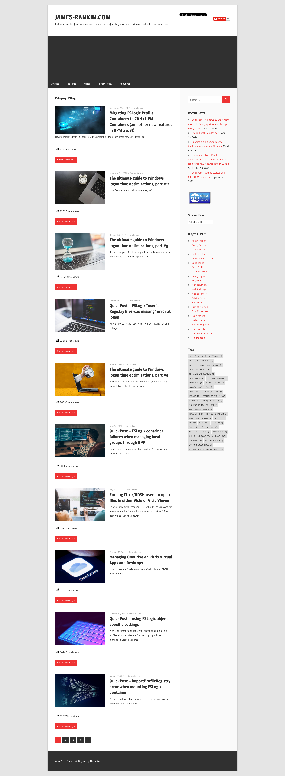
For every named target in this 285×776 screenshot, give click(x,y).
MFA (222, 396)
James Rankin (137, 108)
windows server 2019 (200, 449)
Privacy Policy (105, 83)
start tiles (211, 427)
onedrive (211, 405)
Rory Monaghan (200, 311)
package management (200, 409)
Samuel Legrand (200, 324)
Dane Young (198, 262)
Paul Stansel (198, 302)
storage (194, 431)
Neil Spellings (199, 289)
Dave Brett (197, 267)
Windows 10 (219, 436)
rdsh (193, 423)
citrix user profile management (205, 365)
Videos (86, 83)
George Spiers (199, 276)
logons (194, 396)
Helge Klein (197, 280)
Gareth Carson (199, 271)
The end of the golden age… (206, 132)
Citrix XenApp (197, 378)
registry (204, 423)
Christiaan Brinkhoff (202, 258)
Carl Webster (198, 253)
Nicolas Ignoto (199, 293)
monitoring (196, 405)
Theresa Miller (199, 328)
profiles (219, 418)
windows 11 (195, 440)
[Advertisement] (142, 56)
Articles (55, 83)
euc (208, 383)
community (195, 383)
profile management (200, 418)
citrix (193, 360)
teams (206, 431)
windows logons (214, 440)
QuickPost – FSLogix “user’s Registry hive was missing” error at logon (140, 311)
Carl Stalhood (199, 249)
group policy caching (200, 391)
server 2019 (196, 427)
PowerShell (196, 414)
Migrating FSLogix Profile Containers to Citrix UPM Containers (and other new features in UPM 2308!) (208, 159)
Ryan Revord (198, 315)
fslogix (218, 383)
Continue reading (65, 159)
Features (71, 83)
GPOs (192, 387)
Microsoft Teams (198, 400)
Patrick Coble (199, 298)
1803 (192, 356)
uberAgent (220, 431)
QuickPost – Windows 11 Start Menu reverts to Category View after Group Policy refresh (209, 124)
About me (125, 83)
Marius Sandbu (199, 284)
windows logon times (200, 445)
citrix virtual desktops (201, 374)
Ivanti (218, 391)
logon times (209, 396)
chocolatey (215, 356)
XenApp (218, 449)
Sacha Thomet (199, 320)
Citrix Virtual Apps (200, 369)
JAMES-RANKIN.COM (83, 17)
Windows (204, 436)
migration (216, 400)
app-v (202, 356)
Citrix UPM (207, 360)
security (217, 423)
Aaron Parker (199, 240)
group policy (205, 387)
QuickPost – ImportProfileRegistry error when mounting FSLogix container (140, 686)
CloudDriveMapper (217, 378)
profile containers (216, 414)
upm (192, 436)
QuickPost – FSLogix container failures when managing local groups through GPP (136, 436)
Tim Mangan (198, 337)
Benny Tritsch (199, 245)
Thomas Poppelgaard (203, 333)
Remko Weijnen (200, 306)
